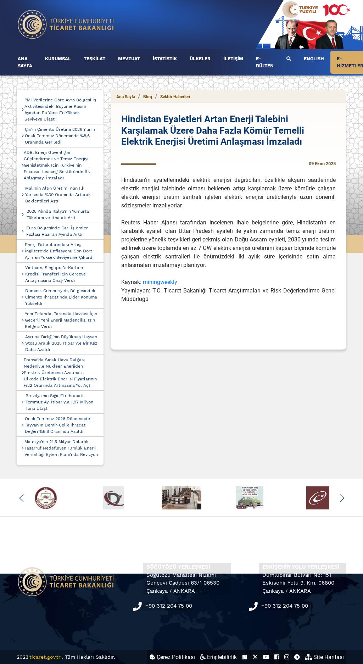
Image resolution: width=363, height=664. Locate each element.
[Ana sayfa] (66, 24)
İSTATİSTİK (165, 58)
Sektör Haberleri (175, 96)
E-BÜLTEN (265, 62)
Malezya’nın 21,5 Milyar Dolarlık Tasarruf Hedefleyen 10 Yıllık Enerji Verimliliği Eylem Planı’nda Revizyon (61, 448)
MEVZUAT (129, 58)
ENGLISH (314, 58)
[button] (21, 498)
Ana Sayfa (125, 96)
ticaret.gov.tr (45, 657)
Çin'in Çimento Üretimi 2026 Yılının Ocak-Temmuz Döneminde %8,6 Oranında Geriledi (60, 136)
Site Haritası (328, 657)
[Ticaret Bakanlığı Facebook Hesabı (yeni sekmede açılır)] (277, 657)
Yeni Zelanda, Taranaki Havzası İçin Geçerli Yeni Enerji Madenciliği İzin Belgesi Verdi (61, 320)
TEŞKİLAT (94, 58)
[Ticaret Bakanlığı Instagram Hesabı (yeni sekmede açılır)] (287, 657)
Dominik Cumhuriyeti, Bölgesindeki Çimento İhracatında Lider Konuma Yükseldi (61, 297)
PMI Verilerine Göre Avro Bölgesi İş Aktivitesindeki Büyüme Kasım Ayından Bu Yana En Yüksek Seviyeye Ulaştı (60, 109)
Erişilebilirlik (221, 657)
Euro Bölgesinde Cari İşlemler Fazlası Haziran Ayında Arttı (57, 231)
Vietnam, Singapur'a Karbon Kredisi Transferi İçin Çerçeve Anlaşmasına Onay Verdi (55, 274)
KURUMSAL (58, 58)
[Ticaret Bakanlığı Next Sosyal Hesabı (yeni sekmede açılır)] (244, 657)
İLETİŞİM (233, 58)
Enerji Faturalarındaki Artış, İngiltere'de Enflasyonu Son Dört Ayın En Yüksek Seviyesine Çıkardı (59, 251)
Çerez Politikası (175, 657)
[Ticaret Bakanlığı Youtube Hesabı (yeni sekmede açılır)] (266, 657)
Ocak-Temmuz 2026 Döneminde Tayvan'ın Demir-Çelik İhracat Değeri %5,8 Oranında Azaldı (57, 425)
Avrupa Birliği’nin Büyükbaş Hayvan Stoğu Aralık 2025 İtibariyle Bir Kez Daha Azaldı (61, 343)
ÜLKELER (200, 58)
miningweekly (160, 282)
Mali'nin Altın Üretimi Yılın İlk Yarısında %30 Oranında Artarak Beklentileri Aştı (58, 194)
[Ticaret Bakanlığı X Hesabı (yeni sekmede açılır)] (255, 657)
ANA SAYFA (25, 62)
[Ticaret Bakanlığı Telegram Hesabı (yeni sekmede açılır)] (297, 657)
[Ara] (288, 59)
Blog (147, 96)
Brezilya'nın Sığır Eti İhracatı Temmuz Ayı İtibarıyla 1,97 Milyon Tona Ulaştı (59, 402)
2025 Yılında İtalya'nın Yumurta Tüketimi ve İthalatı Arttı (58, 214)
